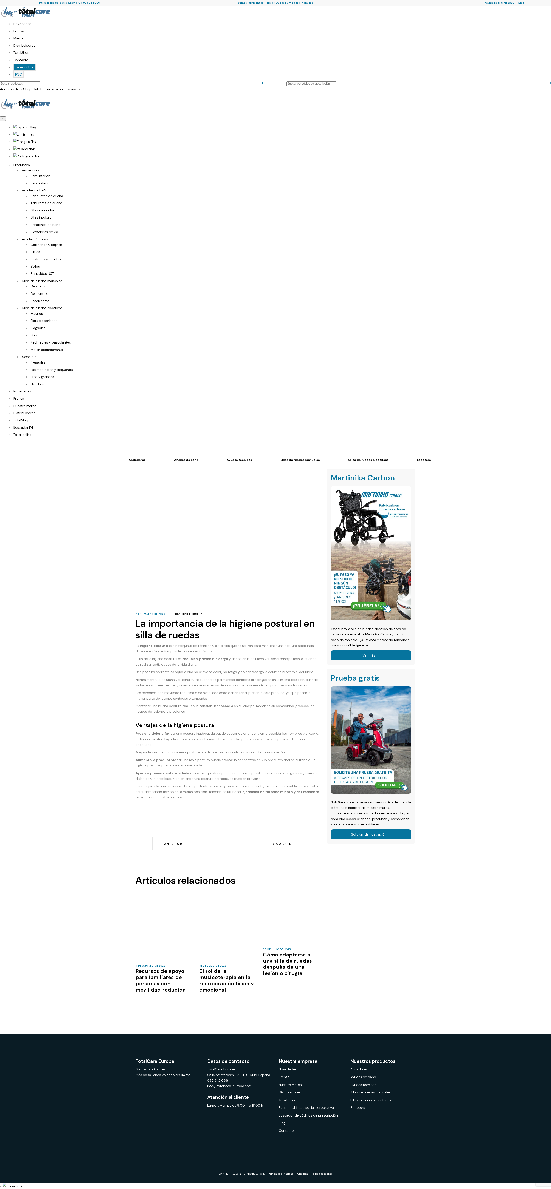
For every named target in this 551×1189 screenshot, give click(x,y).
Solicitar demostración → (371, 834)
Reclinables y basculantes (51, 342)
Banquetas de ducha (47, 196)
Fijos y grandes (42, 377)
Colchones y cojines (46, 244)
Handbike (38, 384)
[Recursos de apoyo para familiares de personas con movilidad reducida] (164, 929)
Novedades (22, 24)
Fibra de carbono (44, 320)
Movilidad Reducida (188, 613)
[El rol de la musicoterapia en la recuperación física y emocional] (227, 929)
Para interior (40, 176)
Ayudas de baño (35, 190)
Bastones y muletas (46, 259)
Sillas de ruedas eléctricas (42, 308)
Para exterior (41, 183)
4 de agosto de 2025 (151, 965)
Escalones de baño (45, 224)
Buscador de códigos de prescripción (308, 1115)
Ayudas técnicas (35, 239)
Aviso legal (302, 1173)
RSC (18, 74)
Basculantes (40, 301)
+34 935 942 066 (88, 3)
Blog (521, 3)
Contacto (20, 60)
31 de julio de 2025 (213, 965)
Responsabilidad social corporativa (306, 1107)
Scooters (29, 357)
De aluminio (39, 293)
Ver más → (370, 655)
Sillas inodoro (41, 217)
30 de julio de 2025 (277, 949)
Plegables (38, 328)
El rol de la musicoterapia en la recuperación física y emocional (226, 980)
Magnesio (38, 313)
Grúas (35, 252)
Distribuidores (24, 45)
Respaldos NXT (42, 273)
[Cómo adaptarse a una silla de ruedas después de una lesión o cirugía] (291, 921)
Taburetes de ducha (46, 203)
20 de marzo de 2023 (150, 613)
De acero (38, 286)
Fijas (34, 335)
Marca (18, 38)
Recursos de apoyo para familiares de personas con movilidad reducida (161, 980)
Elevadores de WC (45, 232)
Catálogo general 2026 (499, 3)
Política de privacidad (280, 1173)
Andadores (30, 170)
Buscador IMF (23, 427)
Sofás (35, 266)
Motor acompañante (47, 349)
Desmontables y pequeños (52, 369)
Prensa (18, 31)
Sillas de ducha (42, 210)
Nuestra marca (24, 406)
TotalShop (21, 52)
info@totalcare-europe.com (57, 3)
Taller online (24, 67)
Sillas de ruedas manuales (42, 281)
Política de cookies (322, 1173)
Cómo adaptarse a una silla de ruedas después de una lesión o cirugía (287, 963)
